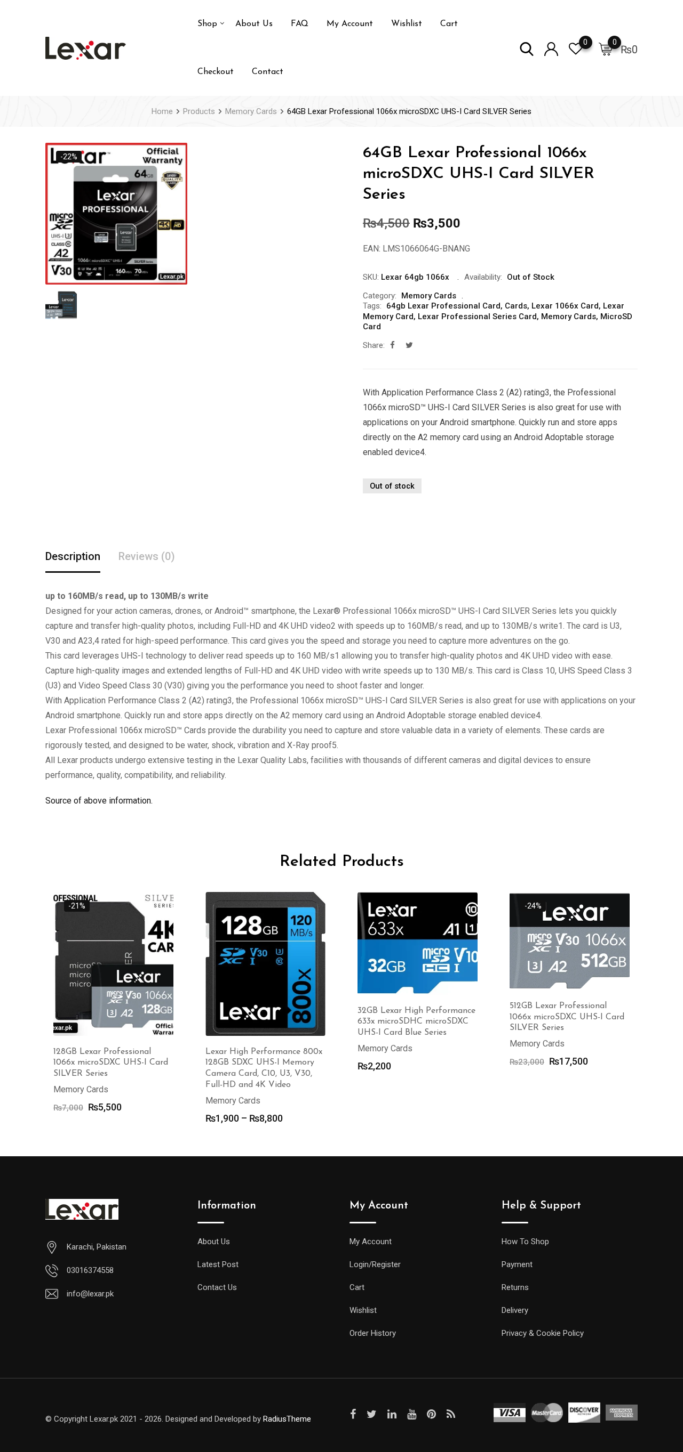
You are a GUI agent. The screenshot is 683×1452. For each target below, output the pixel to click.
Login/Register (375, 1264)
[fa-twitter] (409, 345)
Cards (516, 306)
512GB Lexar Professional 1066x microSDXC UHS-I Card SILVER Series (567, 1017)
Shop (207, 24)
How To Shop (525, 1241)
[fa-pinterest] (431, 1414)
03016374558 (90, 1270)
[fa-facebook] (392, 345)
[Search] (527, 48)
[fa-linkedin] (391, 1414)
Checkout (215, 72)
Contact (267, 72)
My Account (350, 24)
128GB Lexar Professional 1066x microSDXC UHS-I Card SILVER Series (110, 1063)
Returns (515, 1287)
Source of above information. (99, 801)
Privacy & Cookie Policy (543, 1333)
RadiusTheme (287, 1419)
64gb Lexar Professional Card (443, 306)
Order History (373, 1333)
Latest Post (218, 1264)
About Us (254, 24)
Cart (449, 24)
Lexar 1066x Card (565, 306)
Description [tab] (72, 556)
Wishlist (406, 24)
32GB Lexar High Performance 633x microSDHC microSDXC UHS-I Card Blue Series (416, 1022)
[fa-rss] (451, 1414)
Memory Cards (428, 296)
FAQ (299, 24)
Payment (517, 1264)
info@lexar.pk (90, 1294)
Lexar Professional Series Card (477, 316)
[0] (606, 48)
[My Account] (551, 48)
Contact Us (217, 1287)
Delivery (515, 1310)
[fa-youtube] (411, 1414)
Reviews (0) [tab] (146, 556)
